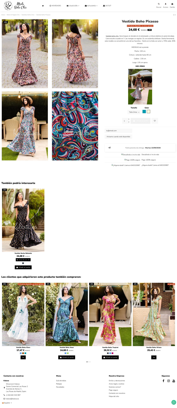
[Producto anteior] (174, 15)
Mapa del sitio (114, 396)
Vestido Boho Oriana (153, 347)
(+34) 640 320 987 (13, 395)
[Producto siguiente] (175, 15)
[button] (73, 5)
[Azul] (21, 353)
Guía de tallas (61, 381)
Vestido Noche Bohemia (23, 253)
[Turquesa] (25, 353)
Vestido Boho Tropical (110, 347)
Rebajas (59, 384)
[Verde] (68, 353)
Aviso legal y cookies (116, 384)
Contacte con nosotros (117, 393)
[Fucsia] (112, 353)
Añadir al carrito (142, 121)
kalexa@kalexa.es (12, 399)
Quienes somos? (115, 387)
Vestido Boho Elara (23, 347)
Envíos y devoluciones (117, 381)
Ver (23, 357)
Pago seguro (113, 390)
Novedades (60, 387)
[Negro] (23, 263)
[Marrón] (23, 353)
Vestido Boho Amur (67, 347)
